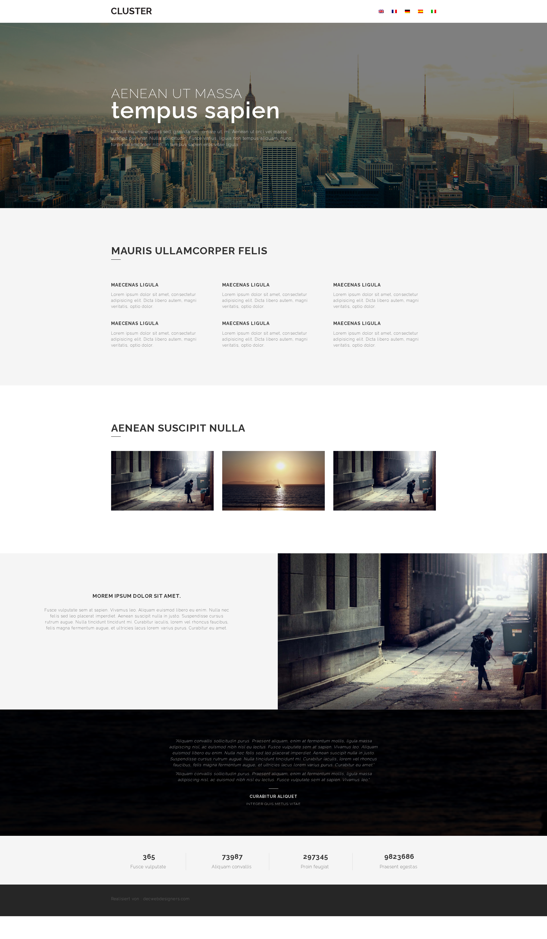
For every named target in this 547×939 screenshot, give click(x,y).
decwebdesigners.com (166, 899)
